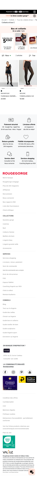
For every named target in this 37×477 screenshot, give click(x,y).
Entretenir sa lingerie (10, 336)
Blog (4, 304)
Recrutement (7, 194)
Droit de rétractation (10, 274)
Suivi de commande (10, 266)
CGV (4, 406)
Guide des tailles (9, 312)
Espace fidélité (8, 282)
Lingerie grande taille (10, 244)
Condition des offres (10, 398)
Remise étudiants (9, 294)
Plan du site (7, 432)
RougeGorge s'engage (11, 182)
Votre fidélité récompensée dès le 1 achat (17, 11)
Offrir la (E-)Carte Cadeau (12, 355)
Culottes (6, 224)
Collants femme (8, 232)
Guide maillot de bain (10, 324)
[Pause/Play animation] (34, 11)
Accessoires (7, 248)
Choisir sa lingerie (9, 316)
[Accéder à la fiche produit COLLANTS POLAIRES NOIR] (28, 73)
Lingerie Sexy (7, 240)
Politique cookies (9, 414)
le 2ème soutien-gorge (17, 16)
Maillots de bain (8, 236)
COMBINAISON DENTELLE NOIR (9, 96)
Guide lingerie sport (10, 332)
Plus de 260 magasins (11, 186)
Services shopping (9, 258)
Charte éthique (8, 210)
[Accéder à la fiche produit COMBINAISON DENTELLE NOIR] (9, 73)
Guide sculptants (9, 328)
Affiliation (6, 190)
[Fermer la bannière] (34, 15)
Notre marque (8, 178)
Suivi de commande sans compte (13, 270)
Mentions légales (9, 410)
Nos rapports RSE (9, 202)
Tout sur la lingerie (9, 308)
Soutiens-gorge (8, 220)
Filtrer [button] (7, 55)
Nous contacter (8, 198)
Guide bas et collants (10, 320)
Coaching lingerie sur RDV (12, 286)
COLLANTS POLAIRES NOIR (27, 96)
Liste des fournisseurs (11, 206)
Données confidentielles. (11, 472)
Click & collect (8, 290)
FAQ (4, 278)
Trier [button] (33, 55)
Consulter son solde (10, 359)
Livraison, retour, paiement (12, 262)
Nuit (4, 228)
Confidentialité (8, 402)
